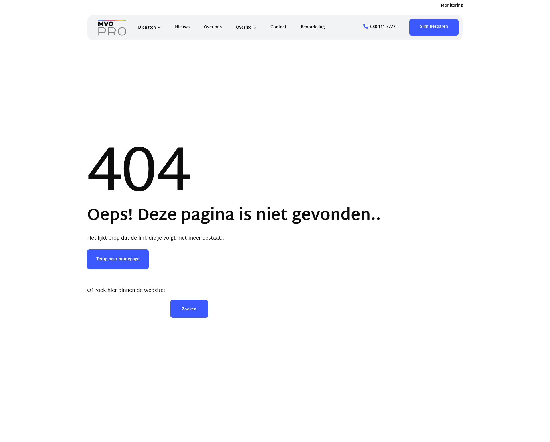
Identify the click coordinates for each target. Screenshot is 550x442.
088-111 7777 (382, 27)
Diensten (147, 27)
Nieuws (182, 27)
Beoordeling (313, 27)
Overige (243, 27)
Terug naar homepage (118, 259)
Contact (278, 27)
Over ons (213, 27)
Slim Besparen (434, 26)
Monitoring (452, 5)
